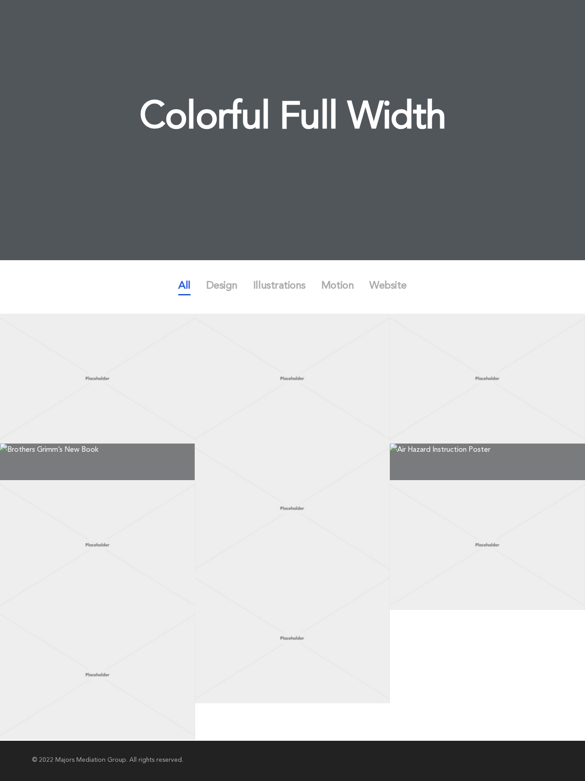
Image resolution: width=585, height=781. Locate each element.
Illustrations (279, 286)
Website (388, 286)
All (184, 286)
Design (222, 286)
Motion (337, 286)
